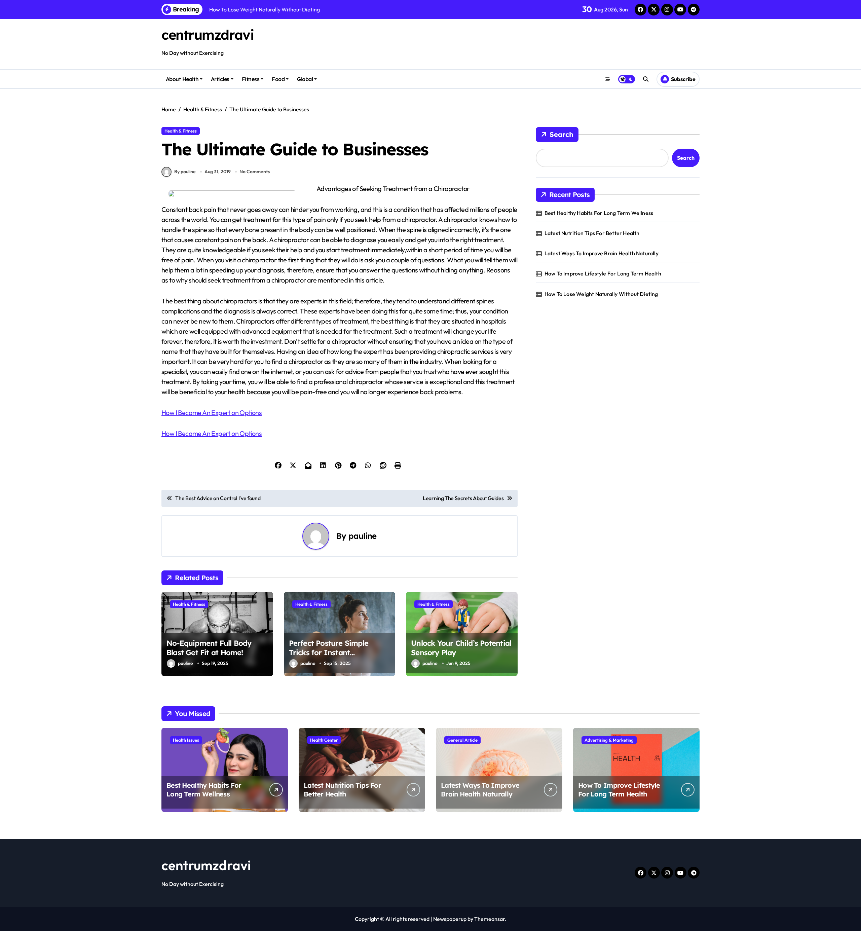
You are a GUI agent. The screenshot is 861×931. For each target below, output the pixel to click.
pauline (362, 536)
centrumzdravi (207, 34)
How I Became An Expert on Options (211, 412)
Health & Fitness (180, 131)
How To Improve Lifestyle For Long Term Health (603, 273)
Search (561, 134)
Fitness (251, 79)
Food (278, 79)
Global (305, 79)
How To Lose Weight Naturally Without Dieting (601, 294)
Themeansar (489, 919)
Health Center (324, 740)
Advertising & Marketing (609, 740)
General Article (462, 740)
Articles (220, 79)
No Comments (254, 172)
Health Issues (186, 740)
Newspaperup (449, 919)
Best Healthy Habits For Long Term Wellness (599, 213)
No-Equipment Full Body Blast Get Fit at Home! (209, 648)
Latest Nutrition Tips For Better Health (592, 233)
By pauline (185, 172)
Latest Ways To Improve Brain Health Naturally (602, 253)
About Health (182, 79)
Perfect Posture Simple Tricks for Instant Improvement (329, 652)
